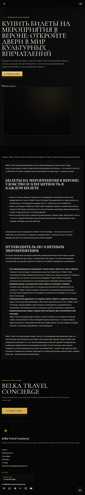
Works (11, 157)
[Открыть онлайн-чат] (80, 490)
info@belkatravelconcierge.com (14, 484)
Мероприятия (7, 453)
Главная (5, 157)
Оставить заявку (12, 74)
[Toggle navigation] (80, 3)
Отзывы (5, 463)
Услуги (4, 450)
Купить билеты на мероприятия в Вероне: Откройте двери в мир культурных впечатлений (47, 157)
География (6, 456)
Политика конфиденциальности (14, 466)
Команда (5, 459)
